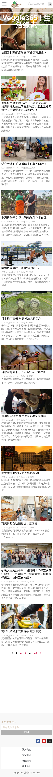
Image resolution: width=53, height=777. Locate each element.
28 (35, 652)
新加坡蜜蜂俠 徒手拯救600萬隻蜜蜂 (23, 415)
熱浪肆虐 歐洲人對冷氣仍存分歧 (21, 473)
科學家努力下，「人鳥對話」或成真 (23, 372)
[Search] (50, 4)
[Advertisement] (26, 681)
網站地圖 (26, 755)
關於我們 (26, 749)
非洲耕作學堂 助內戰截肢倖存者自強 (23, 217)
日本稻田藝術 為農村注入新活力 (21, 318)
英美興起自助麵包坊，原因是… (20, 523)
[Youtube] (44, 741)
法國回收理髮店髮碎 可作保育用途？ (23, 52)
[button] (4, 3)
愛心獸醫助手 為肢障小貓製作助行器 (23, 163)
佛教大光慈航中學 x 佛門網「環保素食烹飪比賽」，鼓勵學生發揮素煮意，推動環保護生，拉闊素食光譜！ (26, 574)
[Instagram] (49, 741)
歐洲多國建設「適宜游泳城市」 (20, 268)
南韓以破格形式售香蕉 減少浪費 (21, 631)
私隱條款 (26, 760)
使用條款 (26, 766)
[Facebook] (38, 741)
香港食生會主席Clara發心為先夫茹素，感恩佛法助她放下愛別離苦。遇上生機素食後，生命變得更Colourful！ (26, 106)
